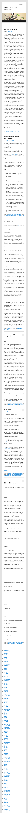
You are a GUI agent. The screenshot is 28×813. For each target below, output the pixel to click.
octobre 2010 (6, 727)
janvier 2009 (6, 756)
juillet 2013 (6, 684)
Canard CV (10, 328)
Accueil (5, 21)
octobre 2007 (6, 776)
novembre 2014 (7, 664)
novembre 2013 (7, 679)
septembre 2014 (7, 666)
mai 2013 (5, 687)
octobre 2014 (6, 665)
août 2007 (5, 779)
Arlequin (21, 328)
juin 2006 (5, 798)
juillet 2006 (6, 797)
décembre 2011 (7, 708)
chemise (7, 131)
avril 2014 (5, 672)
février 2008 (6, 771)
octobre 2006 (6, 793)
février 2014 (6, 675)
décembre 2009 (7, 741)
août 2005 (5, 812)
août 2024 (5, 654)
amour (6, 215)
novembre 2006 (7, 791)
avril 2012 (5, 705)
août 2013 (5, 683)
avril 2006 (5, 801)
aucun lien (6, 441)
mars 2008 (6, 769)
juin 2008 (5, 765)
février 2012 (6, 706)
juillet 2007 (6, 780)
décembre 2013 (7, 677)
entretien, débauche (10, 29)
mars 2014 (6, 673)
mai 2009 (5, 750)
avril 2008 (5, 768)
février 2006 (6, 804)
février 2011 (6, 721)
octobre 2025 (6, 650)
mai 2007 (5, 783)
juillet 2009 (6, 747)
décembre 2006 (7, 790)
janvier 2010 (6, 739)
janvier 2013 (6, 692)
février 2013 (6, 691)
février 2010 (6, 738)
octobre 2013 (6, 680)
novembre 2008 (7, 758)
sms (23, 215)
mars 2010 (6, 736)
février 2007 (6, 787)
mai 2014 (5, 671)
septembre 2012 (7, 698)
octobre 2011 (6, 710)
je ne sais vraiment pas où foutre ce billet (15, 403)
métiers (15, 474)
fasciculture (7, 410)
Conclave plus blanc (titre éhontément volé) (11, 336)
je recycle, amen (9, 221)
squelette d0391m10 (7, 475)
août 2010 (5, 730)
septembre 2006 (7, 794)
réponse (21, 404)
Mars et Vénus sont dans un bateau (14, 214)
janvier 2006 (6, 805)
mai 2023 (5, 656)
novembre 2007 (7, 775)
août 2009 (5, 746)
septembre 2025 (7, 651)
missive (14, 215)
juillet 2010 (6, 731)
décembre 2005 (7, 806)
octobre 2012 (6, 697)
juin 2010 (5, 732)
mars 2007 (6, 786)
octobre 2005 (6, 809)
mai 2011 (5, 717)
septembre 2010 (7, 728)
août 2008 (5, 762)
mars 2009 (6, 753)
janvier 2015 (6, 662)
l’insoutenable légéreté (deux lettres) (11, 138)
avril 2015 (5, 658)
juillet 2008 (6, 764)
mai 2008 (5, 767)
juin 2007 (5, 782)
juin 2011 (5, 716)
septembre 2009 (7, 745)
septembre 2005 (7, 810)
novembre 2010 (7, 725)
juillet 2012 (6, 701)
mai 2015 (5, 657)
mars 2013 (6, 690)
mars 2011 (6, 720)
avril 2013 (5, 688)
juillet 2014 (6, 668)
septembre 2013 (7, 682)
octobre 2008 (6, 760)
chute (9, 643)
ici (10, 400)
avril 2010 (5, 735)
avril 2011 (5, 719)
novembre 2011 (7, 709)
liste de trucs (10, 215)
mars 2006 (6, 802)
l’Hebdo (15, 154)
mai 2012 (5, 703)
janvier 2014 (6, 676)
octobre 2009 (6, 743)
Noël (9, 404)
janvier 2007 (6, 788)
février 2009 (6, 754)
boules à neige (7, 448)
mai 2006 (5, 799)
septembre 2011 (7, 712)
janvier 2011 (6, 723)
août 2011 (5, 713)
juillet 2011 (6, 714)
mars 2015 (6, 660)
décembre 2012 (7, 694)
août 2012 (5, 699)
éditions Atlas (10, 474)
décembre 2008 (7, 757)
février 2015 (6, 661)
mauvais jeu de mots (15, 643)
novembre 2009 (7, 742)
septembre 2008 (7, 761)
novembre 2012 (7, 695)
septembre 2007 (7, 777)
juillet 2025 (6, 653)
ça (18, 225)
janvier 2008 (6, 772)
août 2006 (5, 795)
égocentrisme (11, 131)
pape (17, 404)
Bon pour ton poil (10, 7)
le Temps (11, 154)
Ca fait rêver (6, 470)
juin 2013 (5, 686)
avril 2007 (5, 784)
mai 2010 (5, 734)
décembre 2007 (7, 773)
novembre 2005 (7, 808)
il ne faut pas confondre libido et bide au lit (11, 482)
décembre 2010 (7, 724)
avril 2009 (5, 751)
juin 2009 (5, 749)
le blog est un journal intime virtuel (14, 130)
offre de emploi (17, 131)
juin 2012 (5, 702)
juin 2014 (5, 669)
